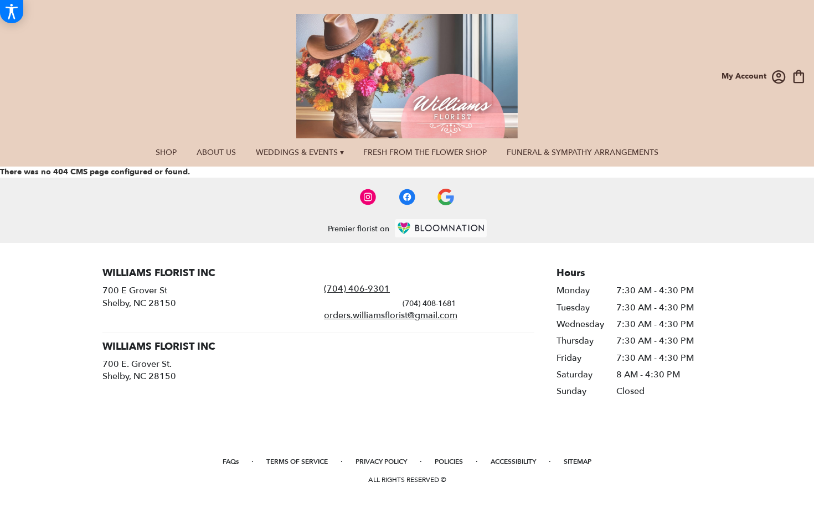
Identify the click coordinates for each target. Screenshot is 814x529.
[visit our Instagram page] (368, 197)
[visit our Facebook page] (407, 197)
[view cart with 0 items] (799, 75)
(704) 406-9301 (357, 289)
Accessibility (513, 461)
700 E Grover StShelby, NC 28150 (139, 296)
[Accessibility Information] (11, 11)
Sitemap (577, 461)
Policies (449, 461)
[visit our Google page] (445, 197)
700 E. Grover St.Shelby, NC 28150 (139, 370)
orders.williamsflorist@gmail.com (390, 315)
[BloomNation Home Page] (441, 228)
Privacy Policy (381, 461)
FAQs (231, 461)
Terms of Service (297, 461)
